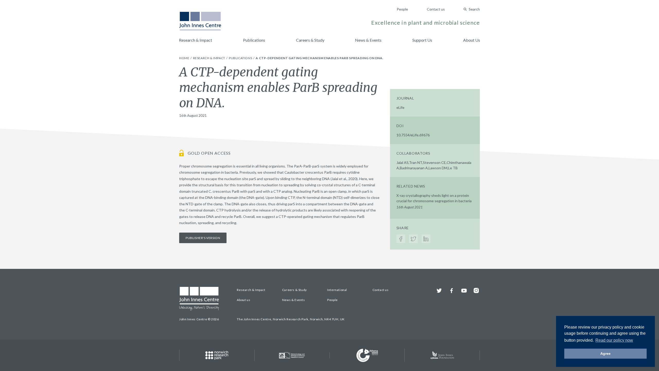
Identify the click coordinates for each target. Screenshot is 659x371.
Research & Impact (195, 40)
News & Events (368, 40)
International (337, 290)
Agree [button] (605, 353)
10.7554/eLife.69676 (413, 135)
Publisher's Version (203, 238)
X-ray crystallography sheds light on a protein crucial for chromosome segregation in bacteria (434, 201)
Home (184, 58)
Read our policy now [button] (614, 340)
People (402, 9)
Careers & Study (310, 40)
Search (474, 9)
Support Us (422, 40)
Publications (254, 40)
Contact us (436, 9)
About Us (471, 40)
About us (243, 300)
